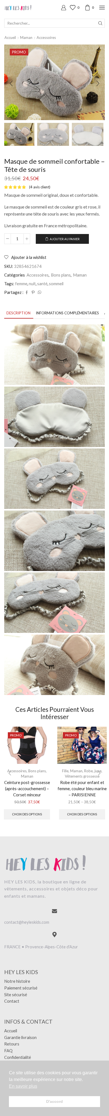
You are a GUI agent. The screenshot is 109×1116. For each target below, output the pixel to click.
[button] (11, 84)
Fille (65, 771)
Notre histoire (17, 981)
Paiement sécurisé (20, 987)
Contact (11, 1000)
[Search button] (100, 23)
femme (21, 283)
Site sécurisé (15, 994)
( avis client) (39, 187)
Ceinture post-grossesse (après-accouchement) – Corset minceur (27, 788)
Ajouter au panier (65, 239)
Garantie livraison (20, 1037)
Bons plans (61, 274)
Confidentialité (17, 1057)
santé (42, 283)
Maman (26, 37)
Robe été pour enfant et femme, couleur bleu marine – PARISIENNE (82, 788)
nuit (32, 283)
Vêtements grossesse (82, 776)
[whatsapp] (38, 292)
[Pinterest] (33, 292)
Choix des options (27, 814)
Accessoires (46, 37)
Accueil (10, 37)
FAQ (8, 1050)
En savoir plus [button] (23, 1086)
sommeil (56, 283)
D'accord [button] (54, 1101)
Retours (11, 1043)
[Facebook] (26, 292)
